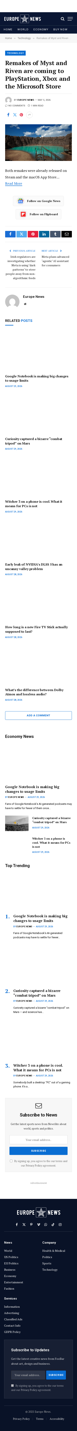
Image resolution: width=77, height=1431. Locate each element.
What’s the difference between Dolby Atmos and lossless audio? (34, 692)
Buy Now (60, 29)
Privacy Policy (34, 1165)
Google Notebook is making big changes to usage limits (36, 378)
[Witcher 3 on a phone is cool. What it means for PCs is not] (38, 476)
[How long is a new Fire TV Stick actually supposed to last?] (38, 602)
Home (8, 29)
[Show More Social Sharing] (29, 115)
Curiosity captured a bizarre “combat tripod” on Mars (33, 441)
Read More (13, 183)
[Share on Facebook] (8, 115)
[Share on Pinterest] (21, 115)
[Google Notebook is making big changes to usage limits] (38, 351)
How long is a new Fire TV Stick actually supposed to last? (36, 629)
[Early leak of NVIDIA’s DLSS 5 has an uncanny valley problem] (38, 539)
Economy (40, 29)
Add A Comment (38, 715)
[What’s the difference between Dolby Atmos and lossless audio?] (38, 664)
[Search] (62, 18)
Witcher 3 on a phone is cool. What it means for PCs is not (33, 503)
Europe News (25, 100)
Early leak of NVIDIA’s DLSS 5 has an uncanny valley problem (33, 566)
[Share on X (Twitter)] (15, 115)
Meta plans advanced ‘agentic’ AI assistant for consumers (55, 261)
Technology (15, 53)
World (23, 29)
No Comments (16, 105)
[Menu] (70, 18)
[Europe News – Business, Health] (22, 18)
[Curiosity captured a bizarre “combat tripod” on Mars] (38, 414)
